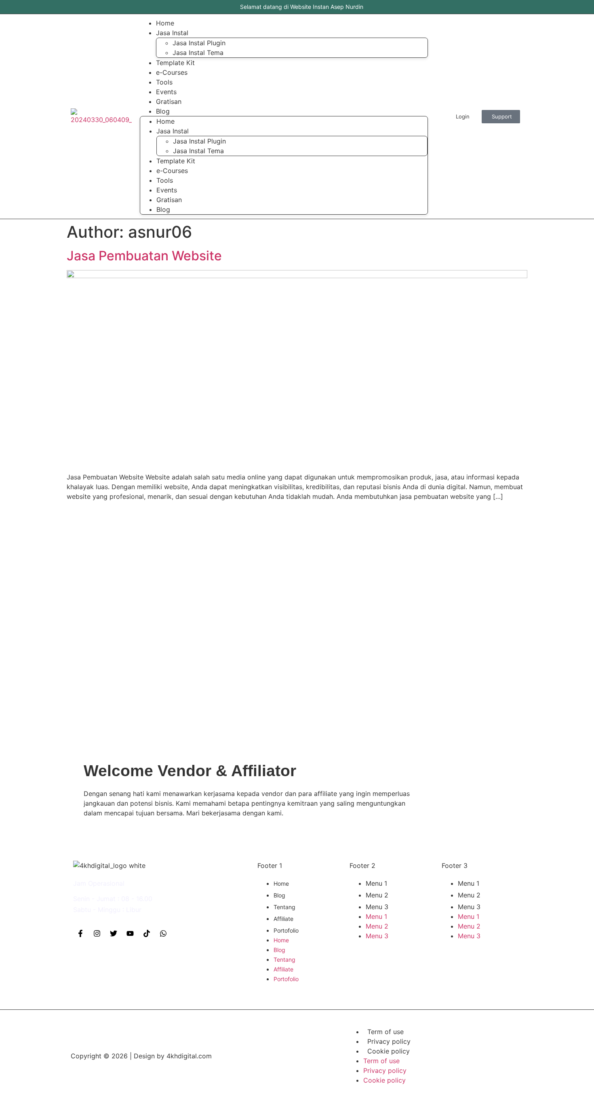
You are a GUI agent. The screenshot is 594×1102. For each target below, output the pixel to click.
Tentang (284, 907)
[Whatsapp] (163, 933)
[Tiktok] (146, 933)
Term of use (385, 1032)
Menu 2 (377, 895)
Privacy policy (389, 1041)
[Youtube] (130, 933)
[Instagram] (97, 933)
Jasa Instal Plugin (199, 43)
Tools (164, 180)
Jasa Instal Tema (198, 53)
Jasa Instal (172, 33)
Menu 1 (376, 883)
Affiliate (283, 918)
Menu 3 (377, 907)
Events (166, 190)
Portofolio (286, 930)
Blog (163, 111)
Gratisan (169, 200)
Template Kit (175, 161)
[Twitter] (113, 933)
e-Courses (172, 171)
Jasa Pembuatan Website (144, 256)
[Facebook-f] (80, 933)
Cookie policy (388, 1051)
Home (165, 121)
